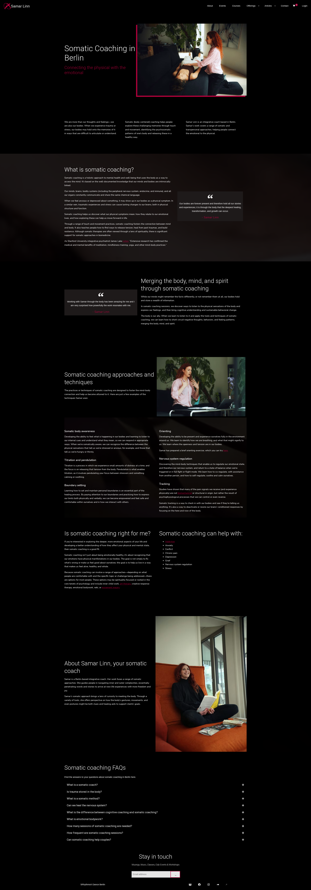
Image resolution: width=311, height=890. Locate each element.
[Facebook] (199, 884)
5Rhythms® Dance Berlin (93, 884)
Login (304, 6)
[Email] (190, 884)
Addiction (170, 541)
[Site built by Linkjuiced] (226, 884)
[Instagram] (208, 884)
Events (222, 6)
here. (225, 450)
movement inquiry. (111, 587)
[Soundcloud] (217, 884)
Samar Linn (20, 6)
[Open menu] (258, 5)
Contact (284, 6)
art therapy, (126, 583)
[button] (155, 784)
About (210, 6)
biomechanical (185, 493)
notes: (126, 241)
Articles (268, 6)
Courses (236, 6)
